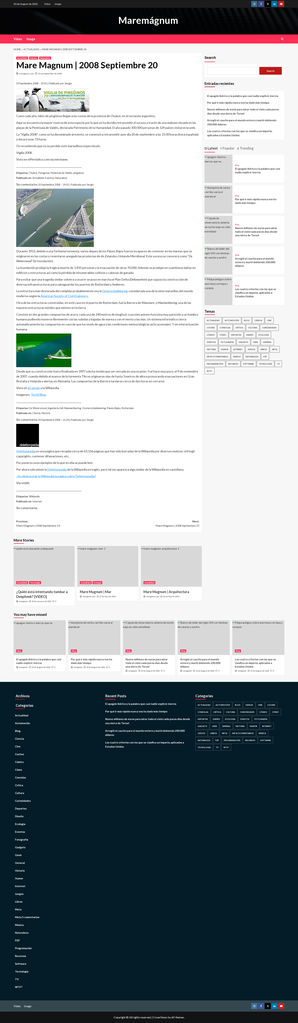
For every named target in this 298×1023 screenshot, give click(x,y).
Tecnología (35, 583)
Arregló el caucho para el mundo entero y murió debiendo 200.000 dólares (241, 122)
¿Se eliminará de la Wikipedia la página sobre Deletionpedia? (56, 476)
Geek (255, 342)
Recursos (233, 363)
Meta (274, 349)
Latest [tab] (212, 148)
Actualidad (22, 58)
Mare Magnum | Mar (95, 592)
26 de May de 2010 (171, 596)
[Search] (282, 39)
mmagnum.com (26, 73)
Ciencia (258, 320)
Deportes (236, 335)
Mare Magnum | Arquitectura (166, 592)
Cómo (223, 335)
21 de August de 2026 (259, 671)
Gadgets (243, 342)
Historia (211, 349)
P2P (265, 356)
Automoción (232, 320)
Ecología (97, 583)
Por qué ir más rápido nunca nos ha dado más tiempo (238, 102)
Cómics (211, 335)
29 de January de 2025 (41, 601)
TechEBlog (38, 394)
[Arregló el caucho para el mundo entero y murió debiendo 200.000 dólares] (218, 252)
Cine (269, 320)
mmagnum (23, 601)
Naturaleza (45, 58)
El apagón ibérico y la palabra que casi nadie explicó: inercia (242, 95)
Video (47, 3)
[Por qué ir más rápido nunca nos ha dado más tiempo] (218, 191)
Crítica (239, 327)
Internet (238, 349)
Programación (215, 363)
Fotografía (227, 342)
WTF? (209, 371)
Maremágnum (148, 20)
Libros (263, 349)
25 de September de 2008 (50, 73)
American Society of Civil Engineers (64, 296)
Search (210, 57)
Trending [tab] (246, 148)
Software (248, 363)
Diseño (250, 335)
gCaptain (34, 388)
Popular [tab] (228, 148)
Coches (211, 327)
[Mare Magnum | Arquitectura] (171, 566)
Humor (224, 349)
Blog (237, 165)
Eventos (33, 58)
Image (57, 3)
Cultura (252, 327)
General (267, 342)
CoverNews (160, 1017)
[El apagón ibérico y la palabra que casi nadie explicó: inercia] (218, 158)
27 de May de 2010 (107, 596)
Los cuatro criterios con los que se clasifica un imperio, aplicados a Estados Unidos (239, 133)
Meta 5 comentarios (217, 356)
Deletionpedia (26, 451)
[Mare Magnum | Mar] (107, 566)
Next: (177, 523)
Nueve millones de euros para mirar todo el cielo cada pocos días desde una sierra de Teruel (243, 111)
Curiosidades (269, 327)
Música (237, 356)
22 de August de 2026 (41, 667)
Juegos (251, 349)
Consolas (225, 327)
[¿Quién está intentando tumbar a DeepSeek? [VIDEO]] (44, 566)
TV (278, 363)
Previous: (38, 523)
